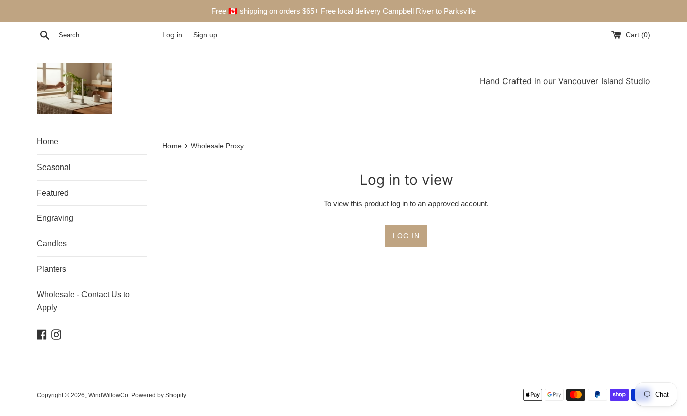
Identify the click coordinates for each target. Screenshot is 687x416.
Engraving (55, 218)
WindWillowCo (108, 395)
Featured (53, 193)
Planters (51, 269)
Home (47, 141)
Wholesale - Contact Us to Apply (83, 301)
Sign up (205, 35)
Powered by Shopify (158, 395)
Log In (406, 236)
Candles (52, 243)
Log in (172, 35)
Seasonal (54, 167)
